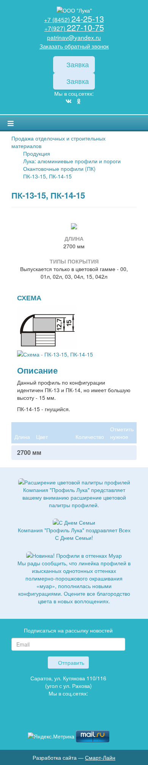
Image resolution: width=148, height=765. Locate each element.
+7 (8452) (74, 19)
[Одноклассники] (78, 101)
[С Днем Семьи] (74, 521)
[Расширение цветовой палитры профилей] (74, 481)
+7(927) (74, 28)
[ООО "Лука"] (74, 10)
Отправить (70, 662)
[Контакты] (80, 719)
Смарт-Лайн (100, 757)
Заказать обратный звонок (74, 46)
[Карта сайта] (68, 719)
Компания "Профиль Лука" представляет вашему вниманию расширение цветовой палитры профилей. (74, 497)
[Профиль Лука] (57, 719)
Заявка (77, 64)
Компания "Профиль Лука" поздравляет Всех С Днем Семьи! (74, 533)
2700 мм (29, 452)
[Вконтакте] (69, 101)
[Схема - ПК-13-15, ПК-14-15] (47, 326)
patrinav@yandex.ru (74, 37)
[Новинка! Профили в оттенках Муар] (74, 554)
